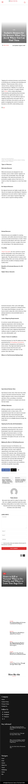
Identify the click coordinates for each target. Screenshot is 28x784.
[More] (18, 469)
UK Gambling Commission (17, 342)
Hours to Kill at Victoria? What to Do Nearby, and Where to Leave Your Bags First (13, 580)
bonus (6, 91)
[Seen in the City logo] (14, 2)
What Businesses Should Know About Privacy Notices (17, 633)
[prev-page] (21, 555)
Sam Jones (6, 45)
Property (11, 621)
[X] (2, 719)
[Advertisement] (14, 64)
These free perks (5, 251)
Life (14, 29)
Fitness (11, 641)
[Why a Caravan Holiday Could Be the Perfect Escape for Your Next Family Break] (5, 742)
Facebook (6, 712)
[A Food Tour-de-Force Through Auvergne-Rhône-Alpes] (5, 665)
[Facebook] (2, 712)
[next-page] (24, 555)
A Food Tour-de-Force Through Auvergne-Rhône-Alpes (17, 663)
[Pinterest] (2, 717)
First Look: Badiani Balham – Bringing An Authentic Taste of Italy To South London (7, 481)
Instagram (6, 714)
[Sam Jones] (14, 491)
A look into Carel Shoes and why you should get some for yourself (20, 480)
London (11, 661)
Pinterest (6, 716)
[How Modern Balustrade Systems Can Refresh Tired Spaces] (5, 624)
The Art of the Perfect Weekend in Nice (17, 747)
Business (11, 631)
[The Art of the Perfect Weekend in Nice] (5, 748)
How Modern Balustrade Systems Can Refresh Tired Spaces (18, 623)
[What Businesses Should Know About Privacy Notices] (5, 634)
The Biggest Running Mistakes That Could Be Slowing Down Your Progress (17, 644)
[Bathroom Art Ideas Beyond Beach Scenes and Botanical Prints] (5, 654)
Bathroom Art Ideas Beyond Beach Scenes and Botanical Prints (18, 653)
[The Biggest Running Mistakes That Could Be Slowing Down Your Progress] (5, 644)
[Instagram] (2, 714)
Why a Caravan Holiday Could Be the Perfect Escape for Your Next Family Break (17, 741)
